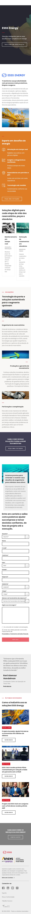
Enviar (15, 639)
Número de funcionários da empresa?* (14, 598)
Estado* (4, 569)
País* (3, 562)
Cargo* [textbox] (5, 594)
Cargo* (4, 591)
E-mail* (4, 548)
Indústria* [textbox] (6, 587)
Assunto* (5, 534)
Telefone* (5, 555)
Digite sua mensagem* (9, 605)
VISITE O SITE (15, 837)
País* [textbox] (4, 565)
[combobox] (15, 537)
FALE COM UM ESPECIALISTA (14, 44)
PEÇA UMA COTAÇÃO (12, 199)
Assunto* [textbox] (6, 537)
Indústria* (5, 584)
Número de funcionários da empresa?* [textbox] (14, 601)
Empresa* (5, 577)
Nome (4, 541)
